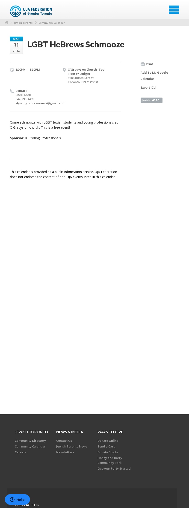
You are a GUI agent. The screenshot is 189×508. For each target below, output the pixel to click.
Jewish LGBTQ (150, 100)
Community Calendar (51, 22)
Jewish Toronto (23, 22)
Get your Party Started (114, 468)
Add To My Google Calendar (154, 75)
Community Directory (30, 441)
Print (149, 64)
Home (6, 22)
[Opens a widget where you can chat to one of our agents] (17, 500)
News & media (69, 432)
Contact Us (64, 441)
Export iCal (148, 87)
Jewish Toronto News (71, 446)
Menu (174, 10)
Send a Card (106, 446)
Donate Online (107, 441)
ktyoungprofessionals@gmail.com (40, 103)
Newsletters (65, 452)
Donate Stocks (107, 452)
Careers (20, 452)
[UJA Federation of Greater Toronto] (31, 11)
